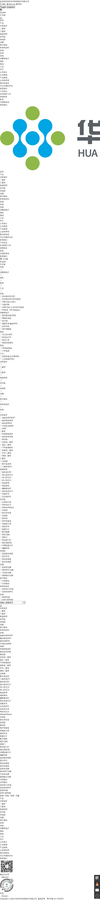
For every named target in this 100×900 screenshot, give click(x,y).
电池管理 (5, 483)
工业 (2, 66)
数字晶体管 (6, 463)
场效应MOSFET (8, 417)
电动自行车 (6, 337)
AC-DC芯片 (6, 480)
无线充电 (5, 304)
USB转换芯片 (7, 545)
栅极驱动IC (6, 488)
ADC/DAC (6, 534)
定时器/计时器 (8, 589)
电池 (2, 64)
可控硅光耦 (6, 572)
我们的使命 (4, 83)
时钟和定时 (4, 47)
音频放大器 (6, 523)
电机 (2, 61)
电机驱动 (5, 485)
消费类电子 (4, 58)
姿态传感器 (6, 561)
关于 (2, 69)
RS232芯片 (6, 504)
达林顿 (5, 461)
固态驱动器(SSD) (9, 315)
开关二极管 (6, 453)
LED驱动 (5, 580)
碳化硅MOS (7, 423)
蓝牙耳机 (5, 326)
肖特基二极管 (7, 442)
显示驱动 (3, 44)
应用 (2, 53)
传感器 (2, 39)
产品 (2, 23)
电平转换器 (6, 521)
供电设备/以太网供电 (10, 356)
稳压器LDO (6, 472)
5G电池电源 (7, 348)
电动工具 (5, 340)
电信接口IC (6, 540)
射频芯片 (5, 529)
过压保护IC (6, 496)
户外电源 (5, 350)
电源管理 (3, 34)
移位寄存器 (6, 512)
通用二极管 (6, 455)
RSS (19, 4)
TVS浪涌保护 (7, 447)
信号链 (2, 36)
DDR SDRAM (7, 599)
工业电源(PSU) (8, 359)
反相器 (5, 515)
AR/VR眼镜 (6, 329)
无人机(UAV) (7, 334)
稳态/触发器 (7, 542)
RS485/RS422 (8, 507)
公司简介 (3, 72)
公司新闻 (3, 74)
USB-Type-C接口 (9, 301)
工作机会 (3, 91)
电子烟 (5, 320)
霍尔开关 (5, 556)
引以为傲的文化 (6, 85)
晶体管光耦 (6, 567)
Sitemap (11, 4)
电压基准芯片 (7, 491)
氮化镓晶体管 (7, 420)
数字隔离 (5, 531)
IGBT (4, 428)
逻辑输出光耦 (7, 575)
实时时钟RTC (7, 591)
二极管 (2, 28)
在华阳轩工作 (5, 94)
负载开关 (5, 493)
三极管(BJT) (7, 466)
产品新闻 (3, 77)
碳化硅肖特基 (7, 436)
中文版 (2, 15)
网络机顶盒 (6, 318)
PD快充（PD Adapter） (11, 310)
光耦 (2, 42)
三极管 (2, 31)
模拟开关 (5, 526)
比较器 (5, 510)
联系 (2, 99)
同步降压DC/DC (8, 296)
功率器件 (3, 25)
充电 (2, 55)
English (3, 12)
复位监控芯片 (7, 474)
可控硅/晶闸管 (8, 425)
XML (4, 4)
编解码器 (5, 548)
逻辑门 (5, 537)
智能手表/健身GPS (9, 323)
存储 (2, 50)
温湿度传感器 (7, 553)
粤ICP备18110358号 (55, 898)
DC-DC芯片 (7, 477)
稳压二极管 (6, 444)
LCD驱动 (5, 583)
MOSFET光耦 (7, 570)
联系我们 (3, 88)
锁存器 (5, 518)
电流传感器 (6, 559)
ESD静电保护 (7, 433)
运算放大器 (6, 502)
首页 (2, 20)
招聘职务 (3, 96)
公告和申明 (4, 80)
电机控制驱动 (7, 342)
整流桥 (5, 439)
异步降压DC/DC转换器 (11, 299)
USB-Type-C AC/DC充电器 (13, 307)
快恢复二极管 (7, 450)
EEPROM (6, 597)
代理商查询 (4, 102)
